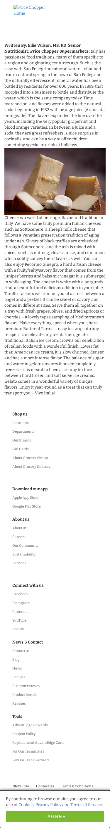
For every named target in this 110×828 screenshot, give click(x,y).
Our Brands (21, 440)
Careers (19, 537)
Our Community (25, 546)
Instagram (21, 603)
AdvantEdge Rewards (30, 725)
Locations (20, 423)
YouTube (19, 620)
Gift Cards (20, 449)
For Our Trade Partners (31, 760)
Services (19, 563)
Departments (23, 431)
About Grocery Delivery (31, 467)
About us (19, 528)
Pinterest (20, 612)
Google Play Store (26, 506)
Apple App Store (25, 498)
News (17, 668)
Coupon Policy (23, 734)
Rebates (19, 703)
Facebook (20, 594)
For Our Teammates (28, 751)
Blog (16, 660)
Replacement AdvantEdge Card (38, 743)
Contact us (21, 651)
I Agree (55, 816)
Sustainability (23, 554)
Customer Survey (26, 686)
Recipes (19, 677)
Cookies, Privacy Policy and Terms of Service (60, 804)
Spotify (18, 629)
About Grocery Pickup (30, 458)
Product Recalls (24, 695)
